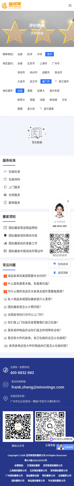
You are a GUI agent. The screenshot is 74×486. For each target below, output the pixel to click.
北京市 (31, 63)
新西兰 (21, 99)
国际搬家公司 (17, 480)
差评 (49, 54)
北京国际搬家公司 (38, 470)
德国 (19, 108)
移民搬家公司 (48, 475)
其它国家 (48, 108)
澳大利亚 (55, 90)
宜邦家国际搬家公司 (53, 465)
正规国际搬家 (33, 465)
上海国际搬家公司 (18, 470)
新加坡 (53, 99)
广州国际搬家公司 (14, 475)
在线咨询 (63, 264)
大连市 (21, 81)
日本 (64, 99)
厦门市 (46, 81)
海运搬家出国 (32, 475)
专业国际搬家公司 (56, 480)
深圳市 (21, 72)
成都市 (46, 72)
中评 (39, 54)
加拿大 (41, 90)
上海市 (43, 63)
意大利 (31, 108)
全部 (19, 54)
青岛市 (58, 72)
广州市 (56, 63)
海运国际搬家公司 (36, 480)
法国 (42, 99)
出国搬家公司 (64, 475)
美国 (29, 90)
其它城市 (63, 81)
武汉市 (33, 81)
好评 (29, 54)
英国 (32, 99)
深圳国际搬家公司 (59, 470)
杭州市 (33, 72)
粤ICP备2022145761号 (35, 460)
